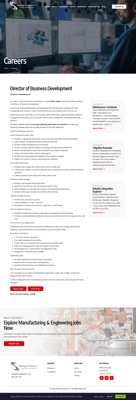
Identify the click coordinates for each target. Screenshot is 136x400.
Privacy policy (99, 396)
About (76, 368)
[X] (34, 294)
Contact (77, 376)
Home (6, 68)
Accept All (120, 396)
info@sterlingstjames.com (21, 374)
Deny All (109, 396)
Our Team (78, 372)
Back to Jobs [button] (18, 289)
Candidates (51, 372)
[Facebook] (30, 294)
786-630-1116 (16, 377)
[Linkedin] (32, 294)
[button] (14, 343)
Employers (51, 368)
